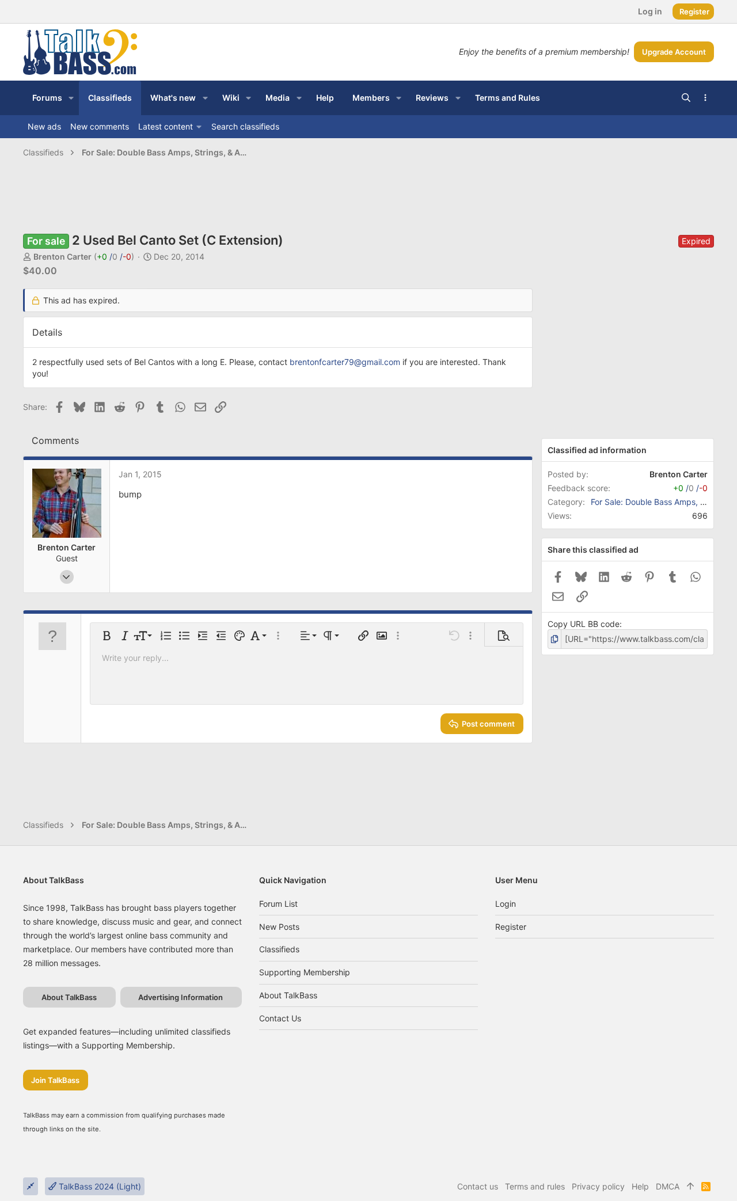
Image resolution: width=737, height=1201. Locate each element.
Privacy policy (598, 1186)
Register (510, 927)
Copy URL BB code (584, 624)
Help (640, 1186)
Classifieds (279, 949)
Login (505, 904)
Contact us (280, 1018)
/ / (114, 256)
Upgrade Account (674, 51)
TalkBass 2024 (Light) (98, 1186)
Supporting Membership (304, 972)
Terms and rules (535, 1186)
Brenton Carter (62, 256)
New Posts (279, 927)
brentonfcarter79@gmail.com (345, 362)
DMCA (667, 1186)
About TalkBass (288, 995)
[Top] (690, 1186)
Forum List (278, 904)
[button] (71, 98)
